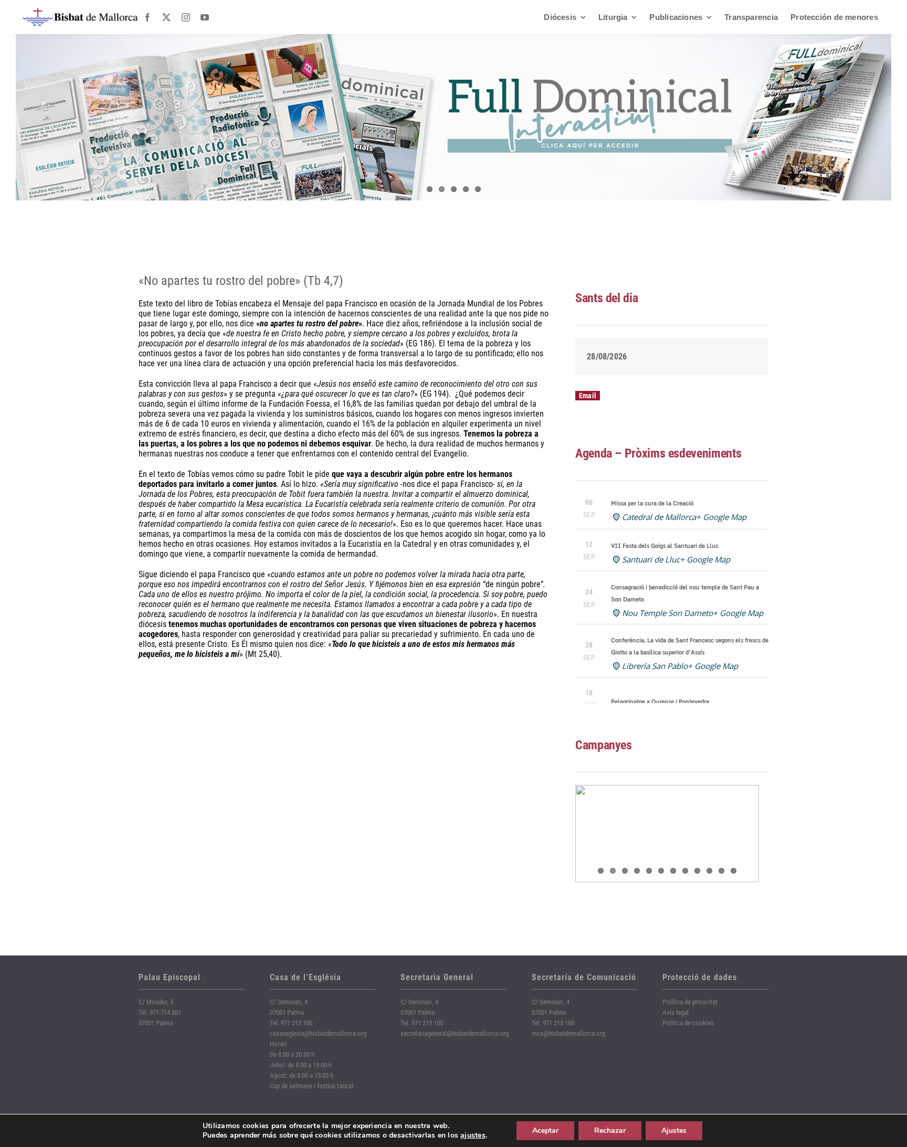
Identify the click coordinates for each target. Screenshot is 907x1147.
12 (733, 871)
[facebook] (147, 17)
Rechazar (610, 1130)
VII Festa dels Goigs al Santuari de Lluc (665, 545)
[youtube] (205, 17)
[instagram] (186, 17)
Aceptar (545, 1130)
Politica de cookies (688, 1023)
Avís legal (675, 1012)
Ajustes (674, 1130)
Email (587, 395)
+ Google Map (721, 517)
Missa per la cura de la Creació (652, 503)
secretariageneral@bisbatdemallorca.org (454, 1033)
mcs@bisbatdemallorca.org (568, 1033)
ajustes (473, 1135)
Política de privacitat (690, 1002)
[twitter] (166, 17)
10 (709, 871)
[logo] (80, 12)
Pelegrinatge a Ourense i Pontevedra (660, 701)
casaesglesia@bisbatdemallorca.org (318, 1033)
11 (721, 871)
